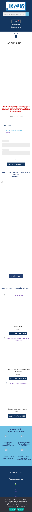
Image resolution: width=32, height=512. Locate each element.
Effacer (8, 132)
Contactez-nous (16, 27)
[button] (16, 36)
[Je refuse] (30, 504)
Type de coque (6, 125)
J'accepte (12, 509)
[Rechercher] (27, 14)
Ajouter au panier (16, 164)
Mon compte (16, 25)
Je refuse (20, 509)
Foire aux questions (16, 479)
